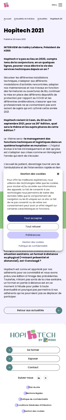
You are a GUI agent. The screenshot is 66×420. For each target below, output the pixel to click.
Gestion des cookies (34, 411)
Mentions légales (34, 393)
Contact (33, 368)
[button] (58, 173)
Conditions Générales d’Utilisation (34, 405)
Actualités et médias (24, 19)
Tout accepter (33, 218)
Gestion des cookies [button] (33, 242)
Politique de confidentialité (34, 399)
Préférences (33, 235)
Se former (33, 350)
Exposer (33, 359)
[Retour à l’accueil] (6, 4)
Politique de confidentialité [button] (33, 246)
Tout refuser (33, 227)
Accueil (7, 19)
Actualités (42, 19)
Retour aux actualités (30, 311)
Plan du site (34, 387)
